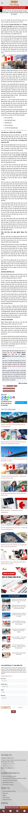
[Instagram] (13, 397)
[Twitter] (11, 397)
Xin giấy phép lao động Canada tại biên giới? (19, 653)
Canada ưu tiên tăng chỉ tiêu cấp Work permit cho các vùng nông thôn (18, 601)
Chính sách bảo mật (7, 799)
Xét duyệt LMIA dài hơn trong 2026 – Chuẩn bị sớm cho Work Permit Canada (19, 623)
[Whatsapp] (8, 397)
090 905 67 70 (10, 766)
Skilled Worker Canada (8, 782)
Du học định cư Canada (8, 784)
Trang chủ (3, 11)
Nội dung (3, 695)
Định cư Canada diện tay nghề (9, 776)
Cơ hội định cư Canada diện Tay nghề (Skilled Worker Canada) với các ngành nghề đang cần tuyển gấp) (14, 7)
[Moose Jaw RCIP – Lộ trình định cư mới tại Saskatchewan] (14, 505)
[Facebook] (2, 397)
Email (2, 689)
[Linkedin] (5, 397)
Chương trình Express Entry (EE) (10, 780)
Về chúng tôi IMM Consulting (9, 791)
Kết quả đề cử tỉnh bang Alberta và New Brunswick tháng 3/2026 (19, 631)
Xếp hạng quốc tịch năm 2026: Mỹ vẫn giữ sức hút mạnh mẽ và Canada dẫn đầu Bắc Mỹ (19, 607)
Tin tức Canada (6, 797)
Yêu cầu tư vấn (23, 807)
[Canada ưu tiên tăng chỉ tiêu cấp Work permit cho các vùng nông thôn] (14, 419)
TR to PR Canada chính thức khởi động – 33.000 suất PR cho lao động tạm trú (19, 646)
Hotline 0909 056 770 (6, 676)
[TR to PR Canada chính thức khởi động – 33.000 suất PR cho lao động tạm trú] (14, 522)
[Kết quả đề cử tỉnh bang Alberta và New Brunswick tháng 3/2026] (14, 488)
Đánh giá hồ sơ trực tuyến (12, 807)
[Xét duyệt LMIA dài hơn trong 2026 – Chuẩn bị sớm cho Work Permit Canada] (14, 470)
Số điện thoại (4, 684)
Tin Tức (9, 11)
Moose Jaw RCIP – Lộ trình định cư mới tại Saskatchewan (19, 638)
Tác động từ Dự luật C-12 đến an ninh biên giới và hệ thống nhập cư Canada (18, 615)
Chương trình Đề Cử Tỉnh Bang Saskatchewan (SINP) (14, 778)
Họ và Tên (3, 678)
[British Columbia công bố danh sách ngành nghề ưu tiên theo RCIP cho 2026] (14, 556)
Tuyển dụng (5, 793)
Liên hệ (4, 795)
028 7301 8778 (10, 764)
